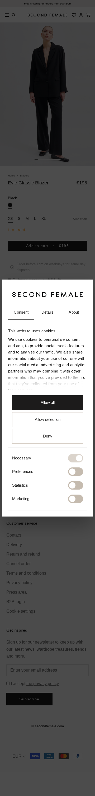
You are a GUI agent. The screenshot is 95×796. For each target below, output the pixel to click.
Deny (47, 436)
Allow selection (47, 419)
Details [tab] (47, 312)
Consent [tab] (21, 312)
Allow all (48, 403)
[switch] (75, 472)
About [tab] (74, 312)
